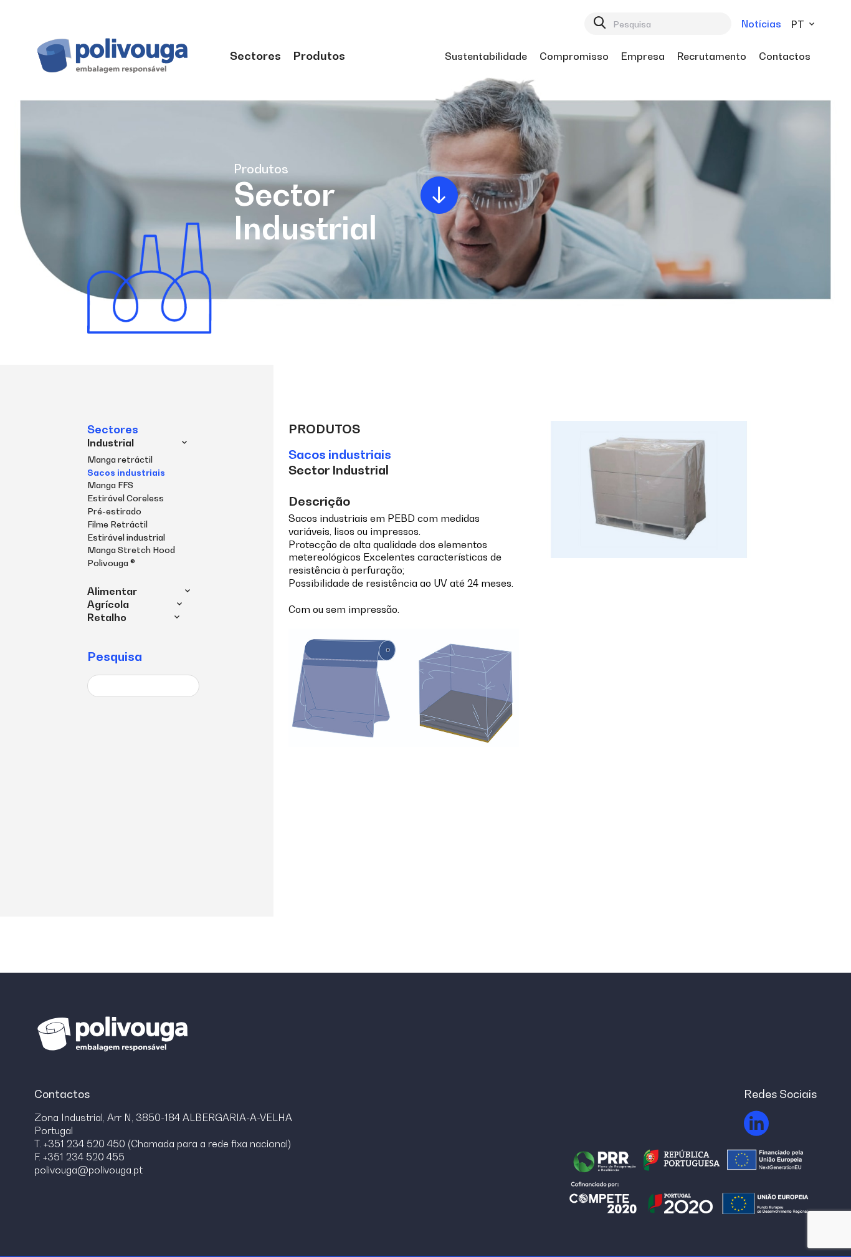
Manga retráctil (120, 459)
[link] (255, 56)
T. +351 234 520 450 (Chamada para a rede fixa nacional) (162, 1143)
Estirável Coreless (125, 498)
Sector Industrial (338, 470)
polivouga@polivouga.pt (88, 1169)
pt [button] (799, 24)
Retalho (106, 617)
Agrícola (108, 604)
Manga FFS (110, 484)
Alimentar (112, 591)
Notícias (761, 23)
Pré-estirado (114, 511)
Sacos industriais (126, 472)
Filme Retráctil (117, 524)
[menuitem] (255, 56)
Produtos (324, 428)
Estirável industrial (126, 537)
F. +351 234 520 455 (79, 1156)
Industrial (110, 442)
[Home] (114, 56)
